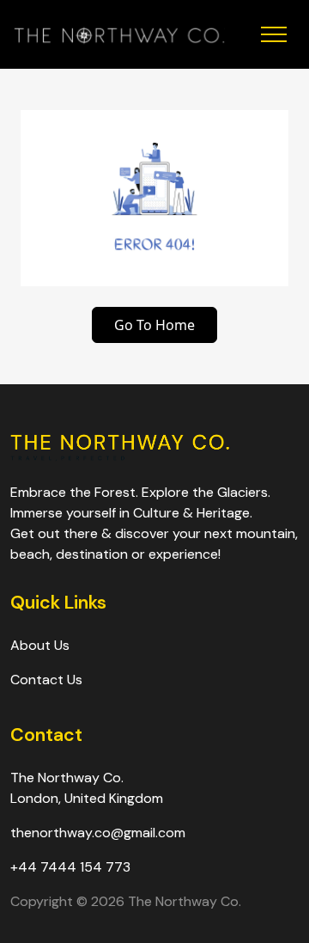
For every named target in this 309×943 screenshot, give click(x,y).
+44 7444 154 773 (70, 867)
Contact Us (46, 680)
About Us (40, 645)
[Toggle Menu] (260, 34)
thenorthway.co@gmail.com (97, 833)
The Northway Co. (184, 901)
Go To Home (154, 324)
